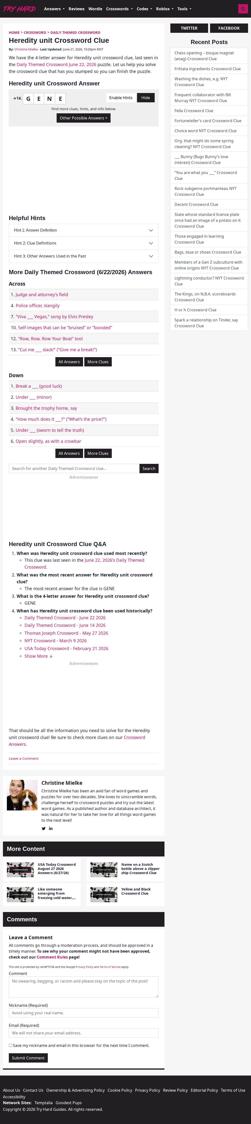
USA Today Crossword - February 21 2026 (66, 648)
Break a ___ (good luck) (39, 386)
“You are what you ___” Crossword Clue (206, 175)
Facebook (229, 28)
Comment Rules (52, 957)
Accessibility (14, 1097)
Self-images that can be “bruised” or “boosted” (65, 327)
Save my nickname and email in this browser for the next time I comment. (81, 1045)
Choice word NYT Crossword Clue (206, 130)
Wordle (95, 9)
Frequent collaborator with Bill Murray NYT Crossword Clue (203, 97)
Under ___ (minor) (33, 397)
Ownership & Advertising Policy (75, 1090)
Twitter (189, 28)
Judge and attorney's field (42, 294)
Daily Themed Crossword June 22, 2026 (56, 64)
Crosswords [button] (118, 9)
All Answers (69, 361)
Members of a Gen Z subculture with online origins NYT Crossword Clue (208, 265)
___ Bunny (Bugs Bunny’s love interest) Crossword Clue (201, 159)
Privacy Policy (84, 967)
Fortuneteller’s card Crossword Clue (208, 120)
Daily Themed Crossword (75, 32)
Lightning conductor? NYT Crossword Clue (209, 281)
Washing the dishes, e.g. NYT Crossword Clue (201, 81)
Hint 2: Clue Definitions (35, 243)
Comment (18, 973)
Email (24, 1025)
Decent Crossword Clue (196, 204)
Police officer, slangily (38, 305)
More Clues (98, 361)
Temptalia (44, 1102)
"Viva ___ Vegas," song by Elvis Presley (54, 316)
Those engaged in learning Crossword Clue (199, 239)
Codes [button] (143, 9)
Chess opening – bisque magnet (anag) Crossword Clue (204, 55)
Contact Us (33, 1090)
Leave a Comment (23, 758)
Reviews (77, 9)
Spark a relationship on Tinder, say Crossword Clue (206, 322)
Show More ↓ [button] (39, 656)
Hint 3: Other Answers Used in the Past (50, 256)
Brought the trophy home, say (46, 408)
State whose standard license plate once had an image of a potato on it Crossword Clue (208, 220)
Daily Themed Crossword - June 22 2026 (65, 618)
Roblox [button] (163, 9)
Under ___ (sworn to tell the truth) (50, 430)
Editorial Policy (204, 1090)
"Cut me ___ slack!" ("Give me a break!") (57, 349)
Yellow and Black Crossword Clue (136, 891)
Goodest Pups (69, 1102)
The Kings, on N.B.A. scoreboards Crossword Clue (205, 297)
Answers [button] (53, 9)
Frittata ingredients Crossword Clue (208, 68)
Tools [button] (182, 9)
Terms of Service (110, 967)
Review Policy (175, 1090)
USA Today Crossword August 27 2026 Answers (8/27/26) (57, 868)
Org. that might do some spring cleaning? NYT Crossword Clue (204, 143)
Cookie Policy (120, 1090)
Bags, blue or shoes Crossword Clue (208, 252)
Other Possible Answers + (83, 118)
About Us (11, 1090)
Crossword (35, 32)
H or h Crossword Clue (195, 310)
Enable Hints (121, 97)
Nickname (28, 1005)
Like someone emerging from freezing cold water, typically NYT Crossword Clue (55, 897)
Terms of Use (233, 1090)
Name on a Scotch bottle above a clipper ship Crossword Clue (140, 868)
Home (14, 32)
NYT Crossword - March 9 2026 (56, 641)
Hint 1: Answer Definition (35, 230)
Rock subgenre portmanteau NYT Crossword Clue (206, 191)
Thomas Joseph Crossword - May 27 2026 (66, 633)
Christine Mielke (26, 49)
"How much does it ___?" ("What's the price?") (61, 419)
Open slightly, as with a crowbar (48, 441)
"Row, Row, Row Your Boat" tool (50, 338)
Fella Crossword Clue (194, 110)
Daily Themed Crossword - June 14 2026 (65, 625)
